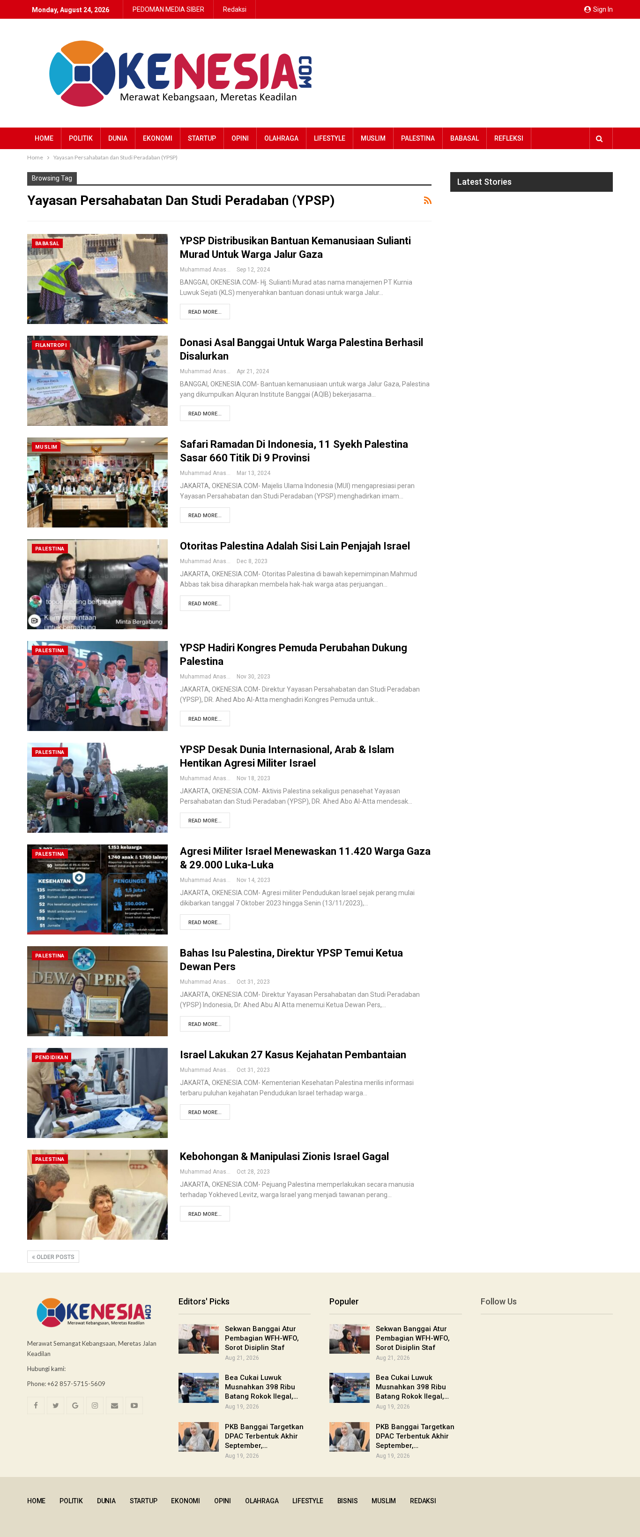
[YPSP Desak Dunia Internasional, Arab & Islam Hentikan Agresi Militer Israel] (97, 788)
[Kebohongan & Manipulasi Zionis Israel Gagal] (97, 1195)
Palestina (418, 138)
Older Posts (54, 1257)
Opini (240, 138)
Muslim (373, 138)
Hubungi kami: (46, 1368)
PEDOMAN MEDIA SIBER (168, 9)
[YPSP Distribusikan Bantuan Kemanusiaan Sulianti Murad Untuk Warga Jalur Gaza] (97, 279)
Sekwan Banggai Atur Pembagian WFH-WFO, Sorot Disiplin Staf (262, 1338)
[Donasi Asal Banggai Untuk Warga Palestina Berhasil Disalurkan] (97, 381)
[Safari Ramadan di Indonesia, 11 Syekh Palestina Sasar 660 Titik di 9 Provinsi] (97, 482)
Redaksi (234, 9)
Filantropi (51, 345)
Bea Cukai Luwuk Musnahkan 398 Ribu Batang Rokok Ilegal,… (261, 1387)
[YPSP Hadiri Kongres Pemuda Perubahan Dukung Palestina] (97, 686)
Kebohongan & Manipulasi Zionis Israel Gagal (284, 1156)
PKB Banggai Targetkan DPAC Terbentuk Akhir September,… (264, 1436)
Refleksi (508, 138)
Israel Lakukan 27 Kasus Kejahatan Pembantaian (293, 1055)
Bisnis (347, 1501)
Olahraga (281, 138)
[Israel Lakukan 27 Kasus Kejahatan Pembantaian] (97, 1093)
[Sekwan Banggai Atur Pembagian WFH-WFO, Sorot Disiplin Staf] (199, 1339)
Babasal (464, 138)
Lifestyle (329, 138)
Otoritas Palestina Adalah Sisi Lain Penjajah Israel (295, 546)
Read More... (205, 312)
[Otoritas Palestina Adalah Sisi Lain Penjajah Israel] (97, 584)
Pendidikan (51, 1058)
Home (44, 138)
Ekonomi (157, 138)
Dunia (117, 138)
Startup (202, 138)
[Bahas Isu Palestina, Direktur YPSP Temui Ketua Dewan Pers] (97, 991)
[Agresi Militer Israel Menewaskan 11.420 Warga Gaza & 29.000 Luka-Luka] (97, 889)
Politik (81, 138)
